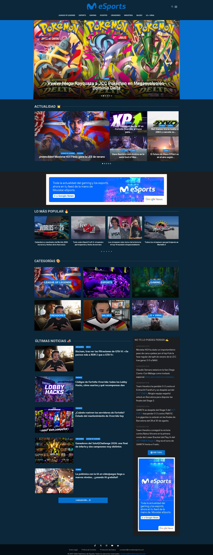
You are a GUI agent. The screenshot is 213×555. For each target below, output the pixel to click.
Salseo (139, 15)
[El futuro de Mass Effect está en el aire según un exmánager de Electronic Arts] (165, 148)
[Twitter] (101, 545)
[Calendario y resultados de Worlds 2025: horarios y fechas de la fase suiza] (51, 227)
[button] (38, 59)
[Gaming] (155, 282)
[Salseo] (106, 315)
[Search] (172, 7)
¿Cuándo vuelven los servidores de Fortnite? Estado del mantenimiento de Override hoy (99, 414)
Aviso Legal (73, 550)
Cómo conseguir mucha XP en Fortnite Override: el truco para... (128, 129)
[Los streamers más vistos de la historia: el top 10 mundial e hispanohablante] (125, 227)
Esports (82, 15)
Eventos (103, 15)
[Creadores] (57, 315)
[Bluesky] (118, 545)
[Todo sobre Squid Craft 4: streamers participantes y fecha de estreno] (88, 227)
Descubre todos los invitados (159, 377)
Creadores (115, 15)
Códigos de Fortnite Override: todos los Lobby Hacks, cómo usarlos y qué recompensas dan (101, 383)
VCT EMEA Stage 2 (145, 440)
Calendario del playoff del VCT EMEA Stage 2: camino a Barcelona (106, 90)
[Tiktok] (95, 545)
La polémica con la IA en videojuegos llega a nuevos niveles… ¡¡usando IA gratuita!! (99, 475)
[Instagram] (106, 545)
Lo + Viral (150, 15)
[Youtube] (112, 545)
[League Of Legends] (57, 282)
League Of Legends (67, 15)
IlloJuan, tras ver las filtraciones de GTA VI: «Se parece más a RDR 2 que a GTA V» (101, 353)
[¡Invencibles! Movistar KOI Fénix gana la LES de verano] (72, 136)
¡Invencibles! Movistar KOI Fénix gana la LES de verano (72, 156)
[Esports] (106, 282)
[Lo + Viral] (155, 315)
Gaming (92, 15)
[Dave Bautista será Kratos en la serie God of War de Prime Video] (128, 148)
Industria (128, 15)
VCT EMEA (141, 393)
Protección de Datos (108, 550)
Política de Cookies (89, 550)
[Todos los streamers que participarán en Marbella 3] (161, 227)
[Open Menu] (176, 7)
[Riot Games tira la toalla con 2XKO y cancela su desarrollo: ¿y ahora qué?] (165, 123)
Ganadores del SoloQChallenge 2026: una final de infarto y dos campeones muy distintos (101, 445)
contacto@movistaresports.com (132, 550)
